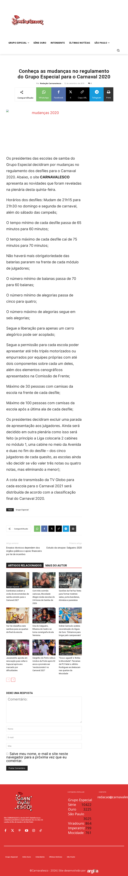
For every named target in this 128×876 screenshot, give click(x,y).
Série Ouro (11, 654)
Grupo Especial (22, 510)
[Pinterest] (19, 830)
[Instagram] (33, 830)
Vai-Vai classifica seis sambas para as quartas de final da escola (17, 629)
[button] (118, 50)
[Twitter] (12, 830)
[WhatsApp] (37, 529)
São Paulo (37, 587)
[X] (51, 529)
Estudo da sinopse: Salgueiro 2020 (64, 547)
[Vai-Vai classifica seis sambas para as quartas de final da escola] (17, 615)
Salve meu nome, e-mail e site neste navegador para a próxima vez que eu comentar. (37, 757)
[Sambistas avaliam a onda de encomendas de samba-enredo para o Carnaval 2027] (17, 580)
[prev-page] (8, 680)
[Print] (73, 529)
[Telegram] (66, 529)
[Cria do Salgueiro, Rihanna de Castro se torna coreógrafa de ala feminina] (43, 615)
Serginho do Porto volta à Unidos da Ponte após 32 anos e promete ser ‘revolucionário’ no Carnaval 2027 (43, 664)
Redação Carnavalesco (50, 83)
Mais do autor (56, 565)
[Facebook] (44, 529)
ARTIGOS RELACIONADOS (25, 565)
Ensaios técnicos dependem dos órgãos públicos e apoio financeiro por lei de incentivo (24, 551)
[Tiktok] (40, 830)
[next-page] (13, 680)
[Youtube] (26, 830)
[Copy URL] (59, 529)
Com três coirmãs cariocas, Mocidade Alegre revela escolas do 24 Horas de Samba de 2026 (43, 597)
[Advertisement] (85, 17)
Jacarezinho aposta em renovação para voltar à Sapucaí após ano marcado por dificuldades (16, 664)
